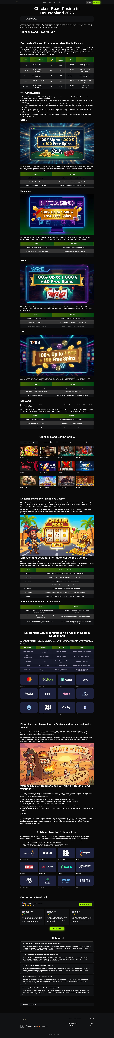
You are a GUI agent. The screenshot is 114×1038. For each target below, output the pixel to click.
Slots (84, 442)
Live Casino (47, 442)
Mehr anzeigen (57, 928)
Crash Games (65, 442)
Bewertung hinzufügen (85, 904)
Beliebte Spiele (28, 442)
